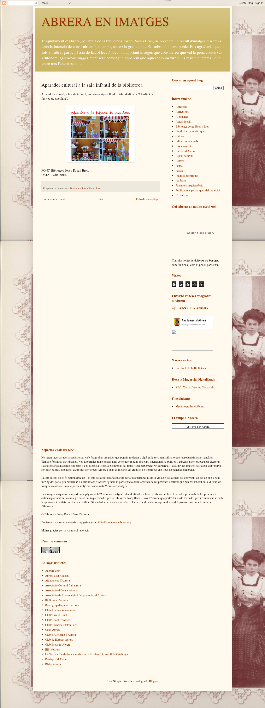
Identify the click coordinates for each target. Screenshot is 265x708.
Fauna (179, 166)
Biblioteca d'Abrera (56, 600)
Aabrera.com (52, 571)
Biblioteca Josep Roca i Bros (85, 188)
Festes (179, 171)
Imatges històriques (187, 176)
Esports (180, 161)
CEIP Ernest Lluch (56, 615)
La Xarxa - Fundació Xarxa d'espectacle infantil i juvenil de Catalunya (86, 654)
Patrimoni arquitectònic (189, 185)
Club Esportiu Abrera (57, 644)
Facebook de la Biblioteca (191, 368)
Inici (100, 199)
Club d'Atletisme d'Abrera (60, 634)
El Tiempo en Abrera (198, 426)
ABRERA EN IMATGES (105, 21)
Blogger (153, 681)
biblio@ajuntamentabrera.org (114, 522)
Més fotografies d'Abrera (190, 406)
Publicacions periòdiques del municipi (198, 190)
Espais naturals (184, 156)
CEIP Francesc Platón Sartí (61, 625)
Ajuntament (182, 116)
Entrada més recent (53, 199)
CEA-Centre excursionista (60, 610)
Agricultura (182, 111)
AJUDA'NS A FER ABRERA (190, 308)
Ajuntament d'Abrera (57, 580)
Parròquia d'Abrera (56, 659)
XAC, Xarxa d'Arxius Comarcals (195, 387)
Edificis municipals (187, 141)
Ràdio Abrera (53, 664)
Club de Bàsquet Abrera (59, 639)
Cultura (180, 136)
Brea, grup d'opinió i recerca (62, 605)
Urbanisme (182, 195)
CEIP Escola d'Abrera (58, 620)
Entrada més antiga (147, 199)
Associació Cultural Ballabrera (63, 585)
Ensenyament (183, 146)
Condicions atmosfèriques (191, 131)
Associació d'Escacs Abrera (61, 590)
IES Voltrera (52, 649)
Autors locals (183, 121)
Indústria (181, 180)
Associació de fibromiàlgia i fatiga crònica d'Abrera (75, 595)
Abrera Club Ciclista (57, 576)
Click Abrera (52, 630)
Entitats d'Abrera (185, 151)
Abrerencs (181, 107)
